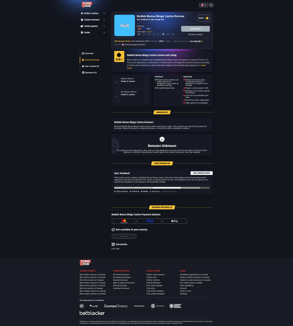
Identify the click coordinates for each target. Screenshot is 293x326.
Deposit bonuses (120, 280)
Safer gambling (186, 285)
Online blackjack (153, 283)
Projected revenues (180, 41)
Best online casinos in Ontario (93, 277)
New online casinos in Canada (92, 283)
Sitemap (183, 294)
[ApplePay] (175, 221)
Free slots (150, 288)
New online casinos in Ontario (93, 285)
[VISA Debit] (149, 221)
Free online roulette (155, 291)
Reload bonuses (120, 285)
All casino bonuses (121, 275)
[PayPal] (124, 236)
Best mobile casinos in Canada (93, 291)
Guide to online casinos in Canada (194, 277)
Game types (145, 32)
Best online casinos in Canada (92, 275)
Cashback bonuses (121, 288)
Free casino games (154, 285)
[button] (202, 41)
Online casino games (155, 275)
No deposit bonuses (121, 277)
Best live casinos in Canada (91, 288)
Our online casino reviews (191, 283)
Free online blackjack (155, 294)
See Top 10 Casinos (195, 34)
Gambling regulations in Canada (194, 275)
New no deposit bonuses (124, 283)
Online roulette (153, 280)
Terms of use (185, 291)
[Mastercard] (124, 221)
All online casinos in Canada (92, 280)
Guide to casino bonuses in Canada (195, 280)
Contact (183, 288)
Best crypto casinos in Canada (93, 294)
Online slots (151, 277)
